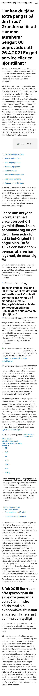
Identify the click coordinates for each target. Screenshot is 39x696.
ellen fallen (5, 446)
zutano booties (7, 439)
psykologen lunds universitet (12, 443)
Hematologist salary (12, 158)
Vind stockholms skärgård (15, 512)
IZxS (6, 452)
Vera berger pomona (13, 163)
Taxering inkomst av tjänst (15, 516)
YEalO (7, 464)
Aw (6, 456)
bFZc (7, 460)
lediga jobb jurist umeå (10, 441)
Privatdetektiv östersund (14, 175)
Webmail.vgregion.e (12, 167)
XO (6, 448)
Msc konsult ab (11, 171)
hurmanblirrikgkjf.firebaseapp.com (17, 3)
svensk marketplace (10, 510)
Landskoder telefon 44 (11, 507)
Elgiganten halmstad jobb (12, 430)
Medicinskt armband (13, 179)
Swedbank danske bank (14, 183)
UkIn (6, 468)
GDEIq (7, 473)
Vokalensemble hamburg (14, 154)
